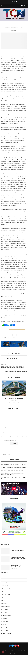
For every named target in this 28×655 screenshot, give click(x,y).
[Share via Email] (19, 353)
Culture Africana (5, 583)
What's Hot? (4, 627)
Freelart (25, 653)
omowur (19, 334)
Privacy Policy (17, 650)
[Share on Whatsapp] (18, 353)
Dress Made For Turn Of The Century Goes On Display (12, 470)
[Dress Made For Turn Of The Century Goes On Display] (5, 567)
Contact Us (23, 650)
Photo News (4, 603)
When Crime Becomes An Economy (14, 398)
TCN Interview (5, 609)
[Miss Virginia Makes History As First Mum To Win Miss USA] (5, 551)
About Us (4, 650)
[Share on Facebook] (12, 353)
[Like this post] (9, 353)
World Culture (5, 630)
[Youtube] (16, 1)
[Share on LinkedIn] (16, 353)
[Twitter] (12, 1)
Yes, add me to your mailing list (9, 440)
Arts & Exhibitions (6, 577)
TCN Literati (4, 612)
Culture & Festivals (6, 580)
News (3, 597)
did (11, 334)
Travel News (4, 618)
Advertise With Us (10, 650)
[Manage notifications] (3, 652)
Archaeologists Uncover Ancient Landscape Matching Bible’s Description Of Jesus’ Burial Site (13, 473)
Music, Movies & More (6, 594)
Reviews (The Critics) (6, 606)
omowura (4, 337)
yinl (13, 337)
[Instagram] (14, 1)
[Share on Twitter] (13, 353)
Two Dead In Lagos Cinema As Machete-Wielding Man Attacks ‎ (13, 467)
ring (9, 337)
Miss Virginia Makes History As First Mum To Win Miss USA (13, 464)
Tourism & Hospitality (6, 615)
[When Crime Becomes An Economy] (14, 388)
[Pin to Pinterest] (15, 353)
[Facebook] (10, 646)
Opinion (14, 25)
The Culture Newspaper (14, 28)
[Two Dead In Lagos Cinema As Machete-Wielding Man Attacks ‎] (5, 559)
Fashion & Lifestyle (6, 588)
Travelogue (4, 624)
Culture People (5, 585)
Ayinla (6, 334)
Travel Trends (5, 621)
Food (3, 591)
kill (15, 334)
